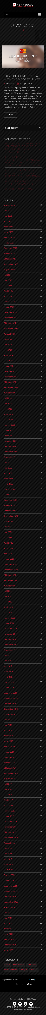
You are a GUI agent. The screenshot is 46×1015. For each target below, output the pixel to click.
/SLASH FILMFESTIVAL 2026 (19, 189)
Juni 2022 (8, 468)
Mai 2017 (8, 795)
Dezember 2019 (10, 629)
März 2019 (8, 677)
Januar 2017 (9, 816)
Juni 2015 (8, 918)
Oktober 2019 (10, 639)
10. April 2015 (25, 84)
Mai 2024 (8, 350)
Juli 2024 (8, 339)
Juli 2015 (8, 913)
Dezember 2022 (10, 436)
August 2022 (9, 457)
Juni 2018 (8, 725)
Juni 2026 (8, 216)
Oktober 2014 (10, 945)
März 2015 (8, 934)
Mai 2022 (8, 473)
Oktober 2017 (10, 768)
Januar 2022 (9, 495)
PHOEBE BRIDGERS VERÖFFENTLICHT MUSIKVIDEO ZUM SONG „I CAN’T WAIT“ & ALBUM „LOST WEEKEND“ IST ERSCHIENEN (23, 161)
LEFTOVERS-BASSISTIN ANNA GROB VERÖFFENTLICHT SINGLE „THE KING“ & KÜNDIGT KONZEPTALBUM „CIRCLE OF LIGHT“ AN (23, 148)
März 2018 (8, 741)
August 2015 (9, 907)
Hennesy (10, 84)
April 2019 (8, 672)
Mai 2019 (8, 666)
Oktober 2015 (10, 897)
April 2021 (8, 543)
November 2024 (11, 318)
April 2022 (8, 479)
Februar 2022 (9, 489)
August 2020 (9, 586)
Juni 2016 (8, 854)
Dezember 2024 (10, 312)
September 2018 (11, 709)
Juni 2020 (8, 596)
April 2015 (8, 929)
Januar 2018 (9, 752)
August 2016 (9, 843)
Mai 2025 (8, 286)
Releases (33, 970)
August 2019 (9, 650)
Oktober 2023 (10, 382)
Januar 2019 (9, 688)
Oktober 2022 (10, 446)
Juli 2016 (8, 848)
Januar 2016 (9, 881)
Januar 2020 (9, 623)
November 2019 (11, 634)
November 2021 (11, 505)
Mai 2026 (8, 221)
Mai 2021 (8, 538)
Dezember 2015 (10, 886)
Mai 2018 (8, 730)
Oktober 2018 (10, 704)
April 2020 (8, 607)
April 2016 (8, 864)
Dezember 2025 (10, 248)
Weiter (10, 115)
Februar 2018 (9, 747)
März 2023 (8, 420)
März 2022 (8, 484)
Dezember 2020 (10, 564)
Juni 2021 (8, 532)
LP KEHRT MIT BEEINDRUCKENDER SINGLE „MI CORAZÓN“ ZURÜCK (22, 182)
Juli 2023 (8, 398)
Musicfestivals (10, 970)
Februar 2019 (9, 682)
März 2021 (8, 548)
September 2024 (11, 329)
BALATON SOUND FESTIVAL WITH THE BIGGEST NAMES (22, 77)
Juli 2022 (8, 462)
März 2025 (8, 296)
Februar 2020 (9, 618)
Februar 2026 (9, 237)
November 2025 (11, 253)
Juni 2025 (8, 280)
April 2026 (8, 227)
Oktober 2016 (10, 832)
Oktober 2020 (10, 575)
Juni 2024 (8, 345)
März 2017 (8, 805)
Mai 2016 (8, 859)
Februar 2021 (9, 554)
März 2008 (8, 950)
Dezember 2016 (10, 822)
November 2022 (11, 441)
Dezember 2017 (10, 757)
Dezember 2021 (10, 500)
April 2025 (8, 291)
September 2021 (11, 516)
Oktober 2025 (10, 259)
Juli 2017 (8, 784)
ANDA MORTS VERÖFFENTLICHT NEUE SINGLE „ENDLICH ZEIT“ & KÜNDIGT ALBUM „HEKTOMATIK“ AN (23, 173)
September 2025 (11, 264)
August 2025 (9, 270)
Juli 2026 (8, 211)
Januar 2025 (9, 307)
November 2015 (11, 891)
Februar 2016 (9, 875)
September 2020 (11, 580)
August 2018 (9, 714)
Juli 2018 (8, 720)
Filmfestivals (18, 964)
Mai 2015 (8, 923)
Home (23, 35)
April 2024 (8, 355)
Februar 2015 (9, 939)
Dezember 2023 (10, 371)
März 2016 (8, 870)
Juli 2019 (8, 655)
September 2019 (11, 645)
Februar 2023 (9, 425)
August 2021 (9, 521)
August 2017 (9, 779)
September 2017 (11, 773)
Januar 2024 (9, 366)
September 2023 (11, 387)
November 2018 (11, 698)
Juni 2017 (8, 789)
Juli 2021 (8, 527)
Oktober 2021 (10, 511)
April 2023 (8, 414)
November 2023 (11, 377)
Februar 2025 (9, 302)
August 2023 (9, 393)
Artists (7, 964)
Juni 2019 (8, 661)
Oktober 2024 (10, 323)
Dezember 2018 (10, 693)
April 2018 (8, 736)
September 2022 (11, 452)
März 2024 (8, 361)
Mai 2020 (8, 602)
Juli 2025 (8, 275)
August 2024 (9, 334)
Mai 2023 (8, 409)
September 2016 (11, 838)
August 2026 (9, 205)
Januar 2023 (9, 430)
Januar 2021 (9, 559)
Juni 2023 (8, 404)
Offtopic (23, 970)
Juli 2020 (8, 591)
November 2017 (11, 763)
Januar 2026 (9, 243)
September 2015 (11, 902)
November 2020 (11, 570)
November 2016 (11, 827)
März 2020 (8, 613)
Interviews (31, 964)
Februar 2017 (9, 811)
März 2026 (8, 232)
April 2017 (8, 800)
